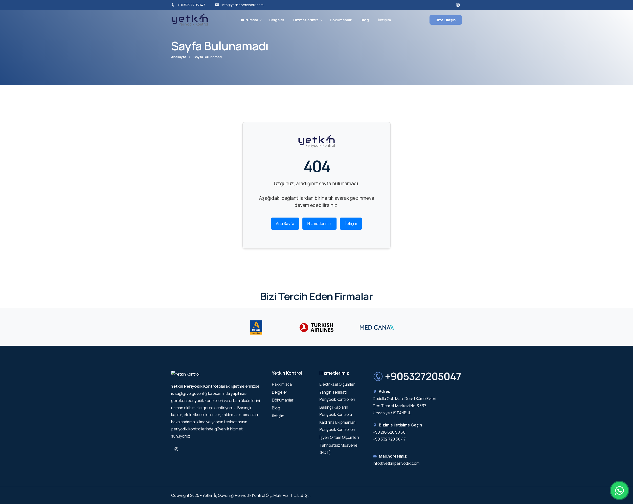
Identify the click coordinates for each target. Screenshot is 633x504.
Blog (365, 19)
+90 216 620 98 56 (389, 432)
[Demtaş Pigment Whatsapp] (619, 490)
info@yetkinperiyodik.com (243, 4)
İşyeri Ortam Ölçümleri (339, 437)
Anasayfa (178, 57)
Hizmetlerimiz (305, 19)
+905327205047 (191, 4)
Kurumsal (249, 19)
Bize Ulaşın (446, 19)
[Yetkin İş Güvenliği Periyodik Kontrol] (189, 19)
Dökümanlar (341, 19)
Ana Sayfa (285, 223)
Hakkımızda (282, 384)
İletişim (384, 19)
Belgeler (276, 19)
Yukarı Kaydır (11, 253)
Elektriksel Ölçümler (337, 384)
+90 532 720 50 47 (389, 439)
